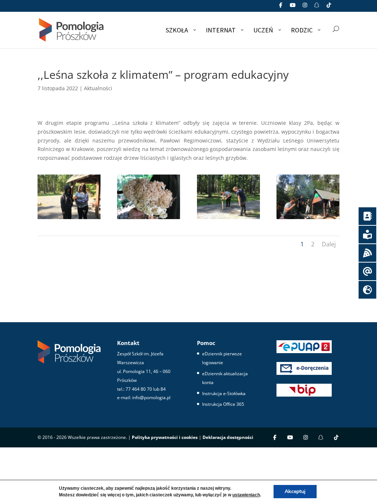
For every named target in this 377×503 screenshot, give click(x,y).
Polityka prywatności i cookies (165, 437)
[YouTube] (293, 7)
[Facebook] (281, 7)
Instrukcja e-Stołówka (224, 393)
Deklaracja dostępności (227, 437)
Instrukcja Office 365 (223, 404)
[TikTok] (328, 7)
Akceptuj (295, 491)
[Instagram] (305, 7)
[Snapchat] (317, 7)
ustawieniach (246, 494)
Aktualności (98, 88)
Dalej (329, 244)
